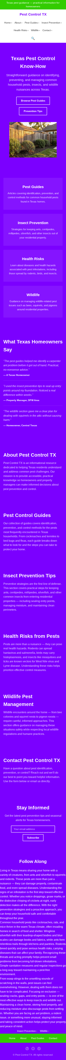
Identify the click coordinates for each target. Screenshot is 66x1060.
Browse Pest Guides (33, 100)
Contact (46, 30)
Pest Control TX (33, 14)
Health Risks (20, 30)
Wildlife (35, 30)
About (18, 22)
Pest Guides (31, 22)
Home (7, 22)
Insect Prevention (51, 22)
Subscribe (33, 837)
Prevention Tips (33, 111)
